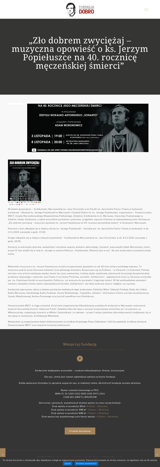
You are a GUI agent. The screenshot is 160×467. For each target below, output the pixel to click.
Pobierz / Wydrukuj (97, 406)
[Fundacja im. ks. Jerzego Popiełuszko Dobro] (80, 9)
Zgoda (68, 463)
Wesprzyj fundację (80, 344)
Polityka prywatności (86, 463)
